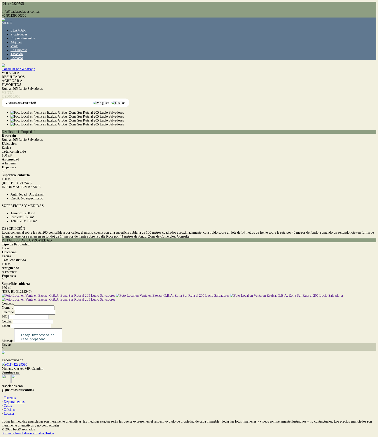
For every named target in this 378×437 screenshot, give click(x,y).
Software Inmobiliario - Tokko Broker (28, 433)
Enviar (6, 345)
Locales (9, 413)
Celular (7, 321)
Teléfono (8, 312)
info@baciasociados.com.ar (21, 11)
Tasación (16, 54)
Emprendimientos (22, 38)
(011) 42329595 (16, 364)
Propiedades (18, 34)
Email (6, 326)
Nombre (7, 307)
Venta (14, 46)
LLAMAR (18, 30)
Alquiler (16, 42)
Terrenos (10, 398)
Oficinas (9, 409)
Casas (8, 405)
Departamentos (14, 402)
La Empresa (18, 50)
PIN (4, 317)
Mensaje (7, 341)
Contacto (16, 58)
